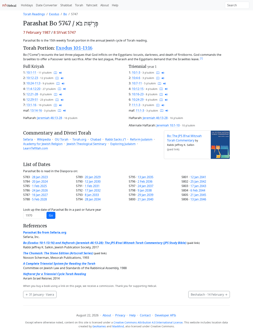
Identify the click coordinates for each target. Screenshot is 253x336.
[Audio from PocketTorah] (60, 72)
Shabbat (66, 5)
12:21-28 (32, 94)
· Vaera (40, 294)
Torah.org (79, 139)
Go (51, 215)
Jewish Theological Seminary (86, 144)
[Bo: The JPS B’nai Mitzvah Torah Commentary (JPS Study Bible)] (220, 144)
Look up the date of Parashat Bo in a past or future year (62, 210)
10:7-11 (137, 83)
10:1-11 (31, 72)
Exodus (54, 14)
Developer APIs (165, 315)
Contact (145, 315)
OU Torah (61, 139)
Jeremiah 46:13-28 (49, 118)
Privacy (120, 315)
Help (115, 5)
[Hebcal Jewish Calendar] (9, 5)
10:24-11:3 (33, 83)
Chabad (95, 139)
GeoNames (99, 326)
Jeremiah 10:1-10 (168, 125)
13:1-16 (31, 105)
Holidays (27, 5)
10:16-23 (138, 94)
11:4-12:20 (33, 89)
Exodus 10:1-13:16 (74, 48)
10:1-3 (136, 72)
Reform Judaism (141, 139)
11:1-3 (136, 105)
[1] (201, 58)
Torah (79, 5)
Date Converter (46, 5)
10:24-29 (138, 99)
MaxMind (118, 326)
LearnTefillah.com (35, 148)
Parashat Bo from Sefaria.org (44, 232)
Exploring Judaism (123, 144)
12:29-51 (32, 99)
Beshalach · (209, 294)
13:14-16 (36, 110)
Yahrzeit (91, 5)
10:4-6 (136, 78)
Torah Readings (34, 14)
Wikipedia (44, 139)
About (104, 5)
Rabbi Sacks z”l (115, 139)
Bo (65, 14)
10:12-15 (138, 89)
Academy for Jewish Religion (43, 144)
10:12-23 (32, 78)
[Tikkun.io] (55, 72)
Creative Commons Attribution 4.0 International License (148, 322)
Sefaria (28, 139)
